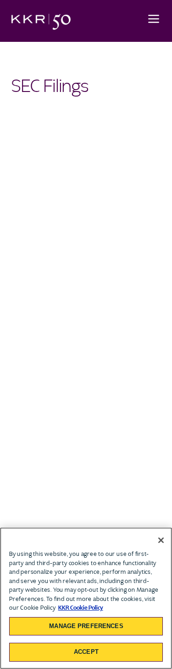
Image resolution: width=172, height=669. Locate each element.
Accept (86, 651)
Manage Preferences (86, 626)
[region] (86, 598)
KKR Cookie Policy (80, 608)
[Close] (161, 540)
